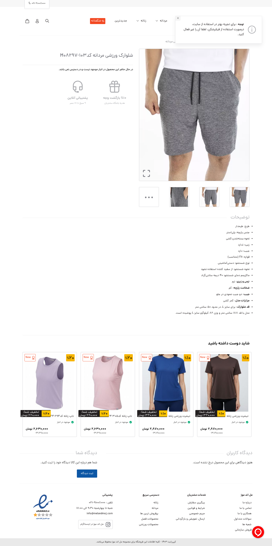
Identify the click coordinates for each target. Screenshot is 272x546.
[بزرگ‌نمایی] (145, 177)
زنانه (143, 21)
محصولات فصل (149, 519)
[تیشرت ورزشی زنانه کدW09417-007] (224, 383)
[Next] (143, 115)
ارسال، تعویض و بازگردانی (190, 519)
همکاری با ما (244, 514)
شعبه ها (246, 525)
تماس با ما (245, 508)
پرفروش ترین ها (149, 514)
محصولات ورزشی (148, 525)
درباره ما (247, 503)
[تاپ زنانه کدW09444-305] (108, 383)
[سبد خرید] (27, 21)
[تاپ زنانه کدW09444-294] (50, 383)
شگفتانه (96, 21)
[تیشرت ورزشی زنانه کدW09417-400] (166, 383)
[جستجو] (47, 21)
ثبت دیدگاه (87, 473)
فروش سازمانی (243, 530)
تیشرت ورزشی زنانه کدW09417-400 (169, 416)
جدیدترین (121, 21)
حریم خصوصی (197, 514)
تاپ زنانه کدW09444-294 (58, 416)
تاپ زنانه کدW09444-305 (116, 416)
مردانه (163, 21)
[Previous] (242, 115)
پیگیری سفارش (196, 503)
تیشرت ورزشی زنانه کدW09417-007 (227, 416)
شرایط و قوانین (196, 508)
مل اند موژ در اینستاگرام (92, 524)
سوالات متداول (242, 519)
